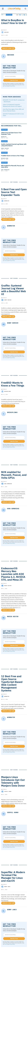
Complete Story (7, 48)
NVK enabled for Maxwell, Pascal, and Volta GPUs (12, 166)
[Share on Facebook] (20, 14)
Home (2, 14)
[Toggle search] (25, 9)
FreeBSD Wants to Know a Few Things (12, 155)
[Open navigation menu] (3, 9)
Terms (6, 86)
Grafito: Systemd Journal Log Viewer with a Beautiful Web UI (13, 145)
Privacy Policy (12, 86)
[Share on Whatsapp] (26, 14)
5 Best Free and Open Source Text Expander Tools (11, 133)
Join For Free (14, 80)
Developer (9, 14)
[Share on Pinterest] (24, 14)
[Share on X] (22, 14)
